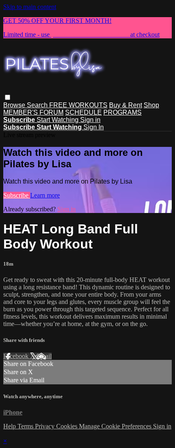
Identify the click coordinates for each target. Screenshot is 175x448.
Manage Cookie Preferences (116, 426)
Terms (26, 426)
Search (38, 105)
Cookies (67, 426)
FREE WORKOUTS (78, 105)
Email (44, 356)
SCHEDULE (83, 112)
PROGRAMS (122, 112)
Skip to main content (29, 6)
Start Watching (58, 119)
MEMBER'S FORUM (33, 112)
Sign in (90, 119)
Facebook (16, 356)
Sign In (93, 127)
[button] (7, 97)
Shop (151, 105)
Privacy (45, 426)
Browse (15, 105)
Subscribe (16, 195)
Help (10, 426)
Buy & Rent (125, 105)
